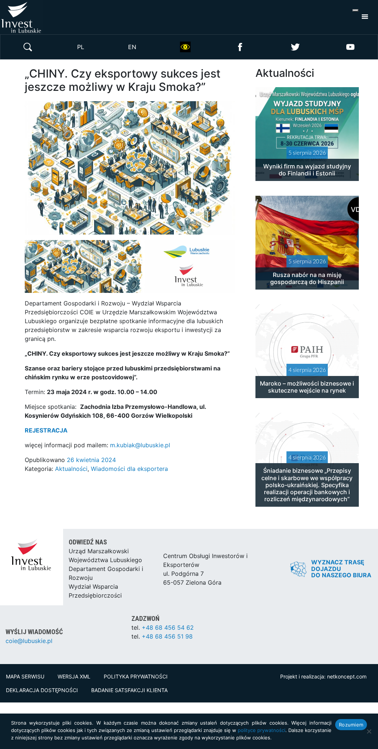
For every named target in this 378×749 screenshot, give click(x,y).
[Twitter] (295, 46)
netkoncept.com (347, 676)
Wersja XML (74, 676)
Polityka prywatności (136, 676)
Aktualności (71, 468)
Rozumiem (351, 725)
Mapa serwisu (25, 676)
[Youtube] (350, 46)
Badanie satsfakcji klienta (129, 690)
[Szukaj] (27, 46)
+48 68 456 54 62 (168, 627)
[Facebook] (240, 46)
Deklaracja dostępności (42, 690)
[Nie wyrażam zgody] (368, 731)
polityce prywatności (261, 730)
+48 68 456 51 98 (167, 636)
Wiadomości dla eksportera (129, 468)
